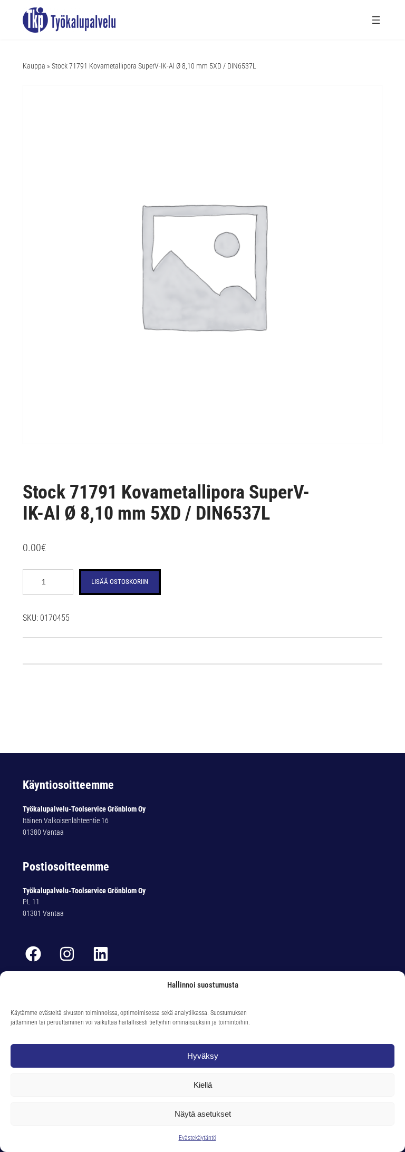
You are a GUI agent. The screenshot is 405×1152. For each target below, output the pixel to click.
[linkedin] (100, 953)
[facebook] (33, 953)
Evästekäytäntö (197, 1137)
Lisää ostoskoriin (119, 581)
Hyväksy (202, 1055)
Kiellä (203, 1084)
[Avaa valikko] (376, 20)
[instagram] (67, 953)
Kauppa (34, 66)
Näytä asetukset (203, 1113)
